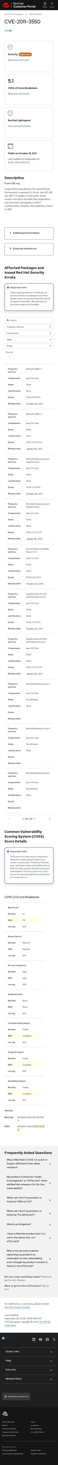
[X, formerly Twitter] (54, 1340)
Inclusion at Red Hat (10, 1432)
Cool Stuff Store (37, 1432)
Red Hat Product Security (17, 1307)
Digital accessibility (38, 1454)
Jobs (33, 1422)
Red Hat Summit (8, 1435)
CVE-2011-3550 (35, 14)
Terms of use (36, 1450)
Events (4, 1425)
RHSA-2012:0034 (34, 442)
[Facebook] (47, 1340)
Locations (35, 1425)
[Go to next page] (49, 818)
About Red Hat (8, 1422)
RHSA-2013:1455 (33, 577)
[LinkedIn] (33, 1340)
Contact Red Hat (9, 1429)
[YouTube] (40, 1340)
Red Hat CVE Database (14, 14)
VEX (7, 30)
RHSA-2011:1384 (33, 397)
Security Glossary (16, 1280)
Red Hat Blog (36, 1429)
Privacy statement (9, 1450)
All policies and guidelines (12, 1454)
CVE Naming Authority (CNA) (35, 871)
